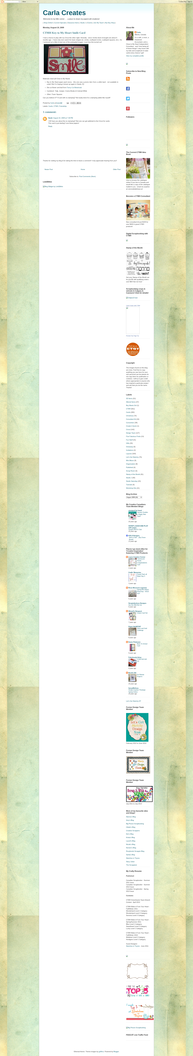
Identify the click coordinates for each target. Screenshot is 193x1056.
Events (89, 23)
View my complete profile (135, 56)
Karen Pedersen (134, 642)
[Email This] (71, 103)
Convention (130, 423)
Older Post (117, 169)
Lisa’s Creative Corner (136, 557)
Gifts (127, 443)
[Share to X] (76, 103)
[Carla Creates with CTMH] (133, 333)
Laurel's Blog (130, 841)
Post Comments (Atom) (87, 176)
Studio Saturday (131, 481)
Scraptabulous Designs (137, 603)
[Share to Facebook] (78, 103)
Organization (130, 464)
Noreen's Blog (131, 848)
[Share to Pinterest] (80, 103)
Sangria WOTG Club (135, 529)
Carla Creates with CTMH (133, 305)
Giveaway (129, 447)
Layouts (129, 454)
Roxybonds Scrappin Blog (135, 851)
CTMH (56, 106)
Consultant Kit (131, 419)
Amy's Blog (130, 820)
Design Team (130, 433)
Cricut (128, 429)
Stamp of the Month (133, 474)
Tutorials (129, 484)
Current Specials (60, 23)
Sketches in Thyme (133, 858)
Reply (50, 126)
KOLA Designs (134, 536)
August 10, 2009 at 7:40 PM (63, 118)
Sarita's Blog (130, 855)
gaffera (101, 1051)
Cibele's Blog (130, 827)
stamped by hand (135, 510)
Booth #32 (132, 673)
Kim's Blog (129, 834)
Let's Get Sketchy (132, 457)
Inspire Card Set (142, 613)
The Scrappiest (131, 865)
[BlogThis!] (74, 103)
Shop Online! (48, 23)
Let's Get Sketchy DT (133, 701)
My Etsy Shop (110, 23)
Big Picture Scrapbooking (135, 824)
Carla (139, 32)
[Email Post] (67, 103)
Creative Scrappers (133, 830)
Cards (50, 106)
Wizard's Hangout (135, 611)
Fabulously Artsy (134, 657)
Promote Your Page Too (132, 335)
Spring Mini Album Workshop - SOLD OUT (143, 591)
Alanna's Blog (131, 817)
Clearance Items (73, 23)
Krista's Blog (130, 837)
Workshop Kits (131, 488)
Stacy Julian (130, 861)
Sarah (50, 118)
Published (129, 467)
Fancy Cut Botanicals (74, 87)
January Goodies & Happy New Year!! (142, 514)
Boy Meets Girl (131, 405)
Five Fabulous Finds (133, 436)
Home (83, 169)
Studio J (83, 23)
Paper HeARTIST (134, 626)
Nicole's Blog (130, 844)
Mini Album (130, 460)
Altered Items (130, 402)
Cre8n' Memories (134, 572)
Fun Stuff (129, 440)
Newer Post (49, 169)
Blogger (116, 1051)
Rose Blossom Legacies (137, 588)
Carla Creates (64, 12)
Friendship (63, 106)
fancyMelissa (133, 688)
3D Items (129, 398)
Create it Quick (131, 426)
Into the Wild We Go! (135, 605)
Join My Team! (98, 23)
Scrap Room (130, 471)
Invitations (129, 450)
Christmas (129, 416)
